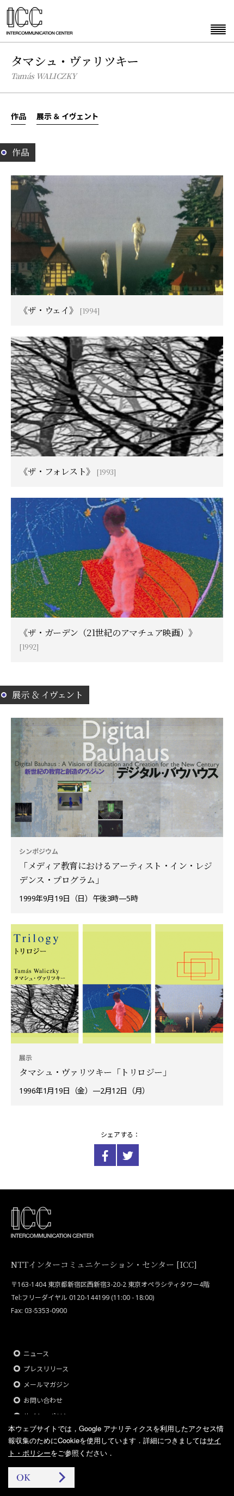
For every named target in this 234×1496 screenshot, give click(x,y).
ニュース (36, 1353)
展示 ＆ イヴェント (67, 116)
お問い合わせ (43, 1400)
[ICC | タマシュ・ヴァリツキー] (105, 1155)
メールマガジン (46, 1384)
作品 (18, 116)
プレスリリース (46, 1368)
